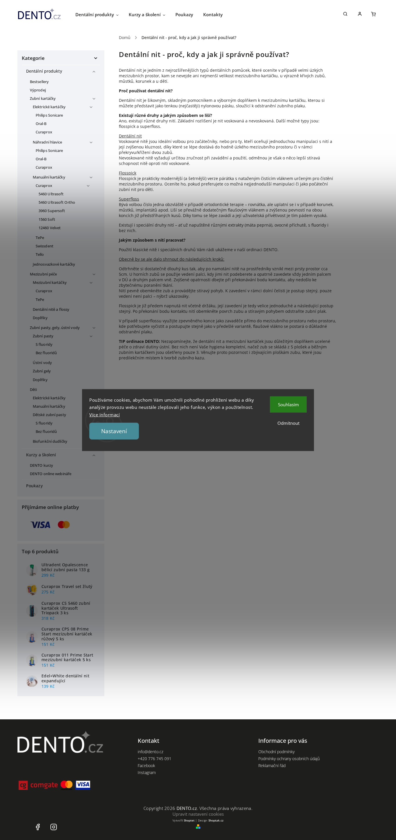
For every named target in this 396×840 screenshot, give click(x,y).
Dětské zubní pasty (49, 414)
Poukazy (34, 485)
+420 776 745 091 (154, 758)
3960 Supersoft (52, 210)
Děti (33, 389)
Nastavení (114, 431)
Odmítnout (288, 423)
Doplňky (40, 317)
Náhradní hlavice (47, 142)
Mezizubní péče (43, 274)
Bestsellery (39, 81)
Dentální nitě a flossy (51, 309)
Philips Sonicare (49, 115)
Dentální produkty (44, 71)
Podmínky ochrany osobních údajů (289, 758)
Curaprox (44, 132)
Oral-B (41, 123)
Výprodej (38, 90)
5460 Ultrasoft (51, 194)
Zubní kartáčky (43, 98)
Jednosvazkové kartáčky (54, 264)
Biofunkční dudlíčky (50, 441)
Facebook (146, 765)
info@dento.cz (150, 751)
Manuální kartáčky (49, 177)
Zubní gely (42, 371)
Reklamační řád (272, 765)
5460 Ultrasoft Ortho (57, 202)
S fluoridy (44, 344)
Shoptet (189, 820)
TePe (40, 237)
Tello (40, 254)
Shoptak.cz (216, 820)
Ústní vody (42, 362)
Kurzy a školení (41, 454)
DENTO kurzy (41, 465)
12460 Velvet (50, 227)
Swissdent (44, 246)
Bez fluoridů (46, 352)
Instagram (147, 772)
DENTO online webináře (50, 473)
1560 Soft (47, 219)
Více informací (104, 414)
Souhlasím (288, 404)
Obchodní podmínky (276, 751)
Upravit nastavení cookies (198, 814)
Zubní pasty (43, 336)
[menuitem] (102, 14)
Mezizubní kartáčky (50, 282)
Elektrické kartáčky (49, 106)
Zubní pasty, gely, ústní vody (55, 327)
